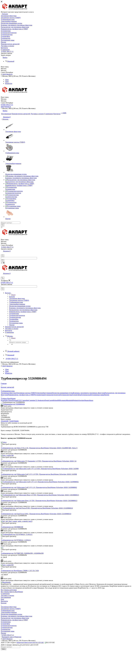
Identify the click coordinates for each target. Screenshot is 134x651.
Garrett (51, 400)
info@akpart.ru (7, 74)
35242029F (4, 421)
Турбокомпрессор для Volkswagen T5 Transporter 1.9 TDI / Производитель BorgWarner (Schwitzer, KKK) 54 (38, 461)
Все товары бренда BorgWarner (12, 592)
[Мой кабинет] (2, 253)
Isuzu (91, 400)
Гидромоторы (39, 395)
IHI (59, 400)
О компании (5, 593)
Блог (2, 599)
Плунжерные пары (97, 395)
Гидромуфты (76, 395)
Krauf (3, 400)
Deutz (47, 400)
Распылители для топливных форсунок (15, 618)
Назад (13, 295)
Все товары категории (9, 590)
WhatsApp (8, 83)
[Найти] (2, 225)
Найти (3, 649)
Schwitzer (81, 400)
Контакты (4, 601)
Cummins (32, 400)
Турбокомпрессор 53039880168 (12, 527)
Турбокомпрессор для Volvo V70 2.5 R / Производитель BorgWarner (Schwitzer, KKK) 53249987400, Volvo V (39, 448)
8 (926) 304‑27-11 (7, 51)
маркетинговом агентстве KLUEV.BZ (30, 642)
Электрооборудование (44, 393)
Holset (55, 400)
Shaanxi (87, 400)
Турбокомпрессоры (8, 610)
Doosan (14, 400)
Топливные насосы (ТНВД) (26, 393)
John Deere (8, 400)
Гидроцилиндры (66, 395)
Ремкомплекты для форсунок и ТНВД (21, 395)
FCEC (19, 400)
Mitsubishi (69, 400)
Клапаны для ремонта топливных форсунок (89, 393)
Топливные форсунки (8, 393)
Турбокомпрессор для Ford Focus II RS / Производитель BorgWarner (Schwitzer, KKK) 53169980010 (36, 514)
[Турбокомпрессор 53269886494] (13, 404)
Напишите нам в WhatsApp (11, 637)
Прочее (106, 395)
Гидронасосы (85, 395)
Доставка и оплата (7, 595)
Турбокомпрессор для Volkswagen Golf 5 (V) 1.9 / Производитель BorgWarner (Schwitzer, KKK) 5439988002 (39, 487)
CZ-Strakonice (40, 400)
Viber (7, 80)
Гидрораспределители (52, 395)
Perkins (75, 400)
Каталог (12, 296)
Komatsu (63, 400)
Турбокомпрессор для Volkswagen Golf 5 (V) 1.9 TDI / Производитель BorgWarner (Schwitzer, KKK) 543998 (39, 474)
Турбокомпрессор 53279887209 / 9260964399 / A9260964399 (22, 553)
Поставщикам (6, 597)
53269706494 (14, 421)
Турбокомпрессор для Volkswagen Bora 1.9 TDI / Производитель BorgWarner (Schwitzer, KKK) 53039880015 (39, 500)
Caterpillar (25, 400)
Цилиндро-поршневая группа (62, 393)
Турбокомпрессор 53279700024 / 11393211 (16, 540)
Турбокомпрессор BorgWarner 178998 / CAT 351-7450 (20, 570)
